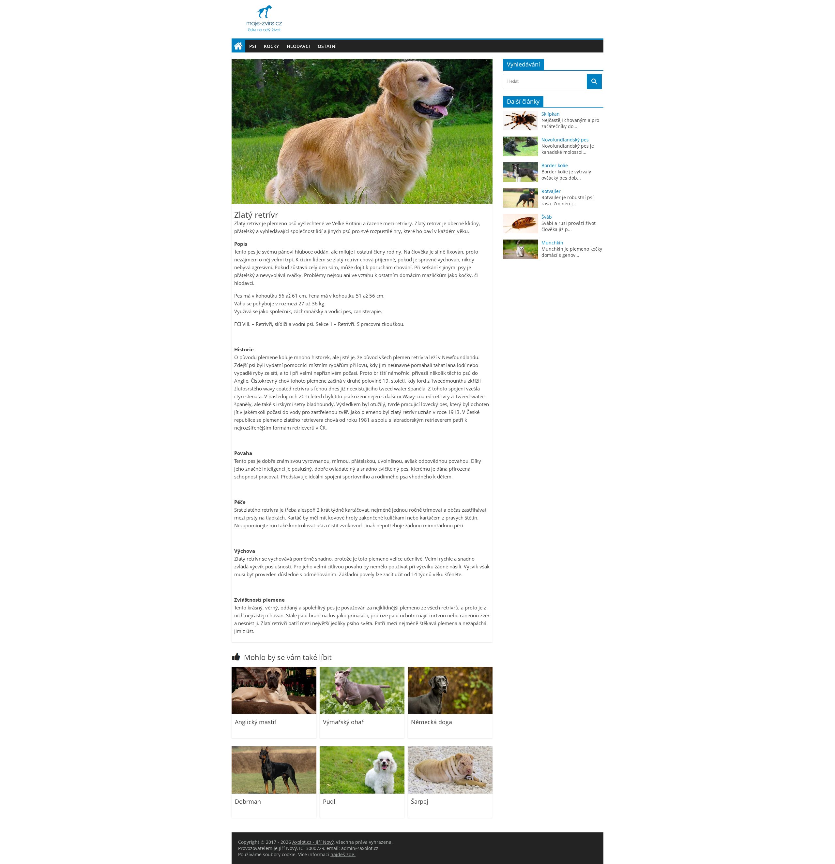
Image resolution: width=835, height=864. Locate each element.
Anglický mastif (255, 722)
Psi (252, 46)
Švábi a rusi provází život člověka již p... (568, 226)
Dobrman (248, 801)
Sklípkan (550, 114)
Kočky (271, 46)
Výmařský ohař (343, 722)
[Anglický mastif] (274, 712)
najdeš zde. (343, 854)
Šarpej (419, 801)
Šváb (546, 217)
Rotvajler (551, 191)
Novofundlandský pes (565, 140)
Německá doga (431, 722)
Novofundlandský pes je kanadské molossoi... (567, 149)
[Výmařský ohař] (362, 712)
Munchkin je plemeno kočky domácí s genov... (571, 252)
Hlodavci (298, 46)
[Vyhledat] (594, 81)
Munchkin (552, 243)
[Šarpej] (450, 792)
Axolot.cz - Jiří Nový (313, 842)
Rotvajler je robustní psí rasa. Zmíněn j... (567, 200)
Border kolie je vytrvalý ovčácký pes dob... (566, 174)
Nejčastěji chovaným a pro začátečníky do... (570, 123)
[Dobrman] (274, 792)
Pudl (329, 801)
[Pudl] (362, 792)
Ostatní (327, 46)
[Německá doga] (450, 712)
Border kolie (554, 165)
